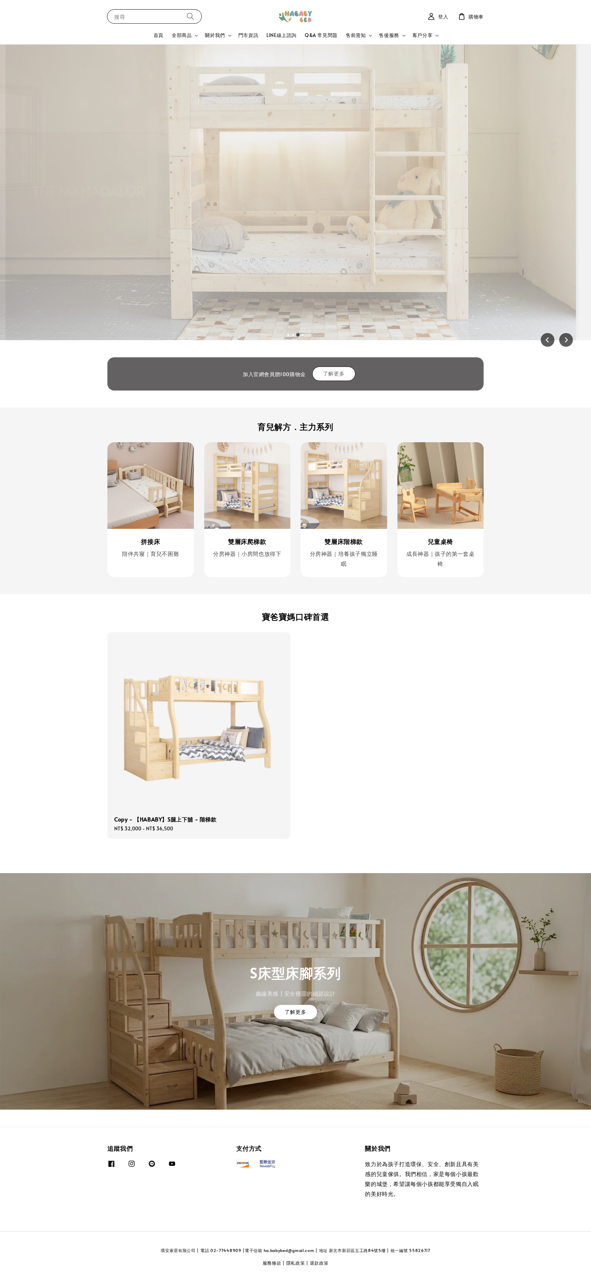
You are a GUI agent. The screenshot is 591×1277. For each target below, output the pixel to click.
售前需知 (356, 35)
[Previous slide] (547, 340)
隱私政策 (295, 1263)
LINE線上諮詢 (281, 35)
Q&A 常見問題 (321, 35)
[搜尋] (190, 16)
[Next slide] (566, 340)
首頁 (158, 35)
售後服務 (389, 35)
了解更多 (334, 373)
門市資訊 (248, 35)
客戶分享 (422, 35)
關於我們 (215, 35)
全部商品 (182, 35)
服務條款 (272, 1263)
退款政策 (319, 1263)
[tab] (288, 335)
